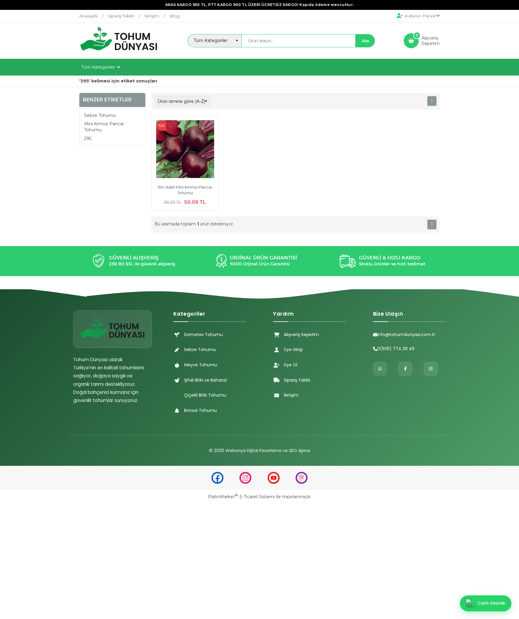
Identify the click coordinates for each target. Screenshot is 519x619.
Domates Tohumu (203, 335)
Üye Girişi (293, 350)
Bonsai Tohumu (200, 410)
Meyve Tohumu (200, 365)
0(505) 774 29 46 (395, 349)
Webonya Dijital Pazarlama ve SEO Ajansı (268, 451)
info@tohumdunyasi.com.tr (406, 335)
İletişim (291, 395)
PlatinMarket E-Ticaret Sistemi (241, 496)
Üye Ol (290, 365)
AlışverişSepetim (431, 40)
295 (87, 138)
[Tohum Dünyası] (119, 53)
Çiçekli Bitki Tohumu (205, 395)
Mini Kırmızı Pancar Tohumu (104, 126)
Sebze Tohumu (100, 115)
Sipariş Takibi (297, 380)
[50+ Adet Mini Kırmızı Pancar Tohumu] (185, 150)
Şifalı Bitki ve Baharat (205, 380)
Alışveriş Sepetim (301, 335)
